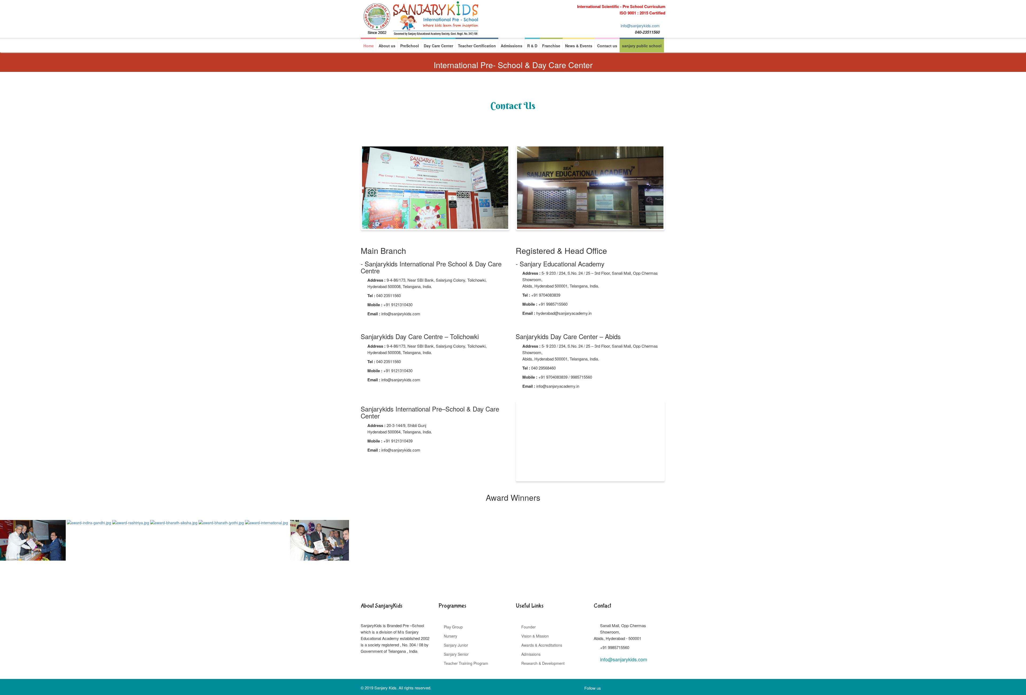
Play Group (453, 627)
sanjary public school (642, 45)
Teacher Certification (477, 45)
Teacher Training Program (466, 663)
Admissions (511, 45)
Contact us (607, 45)
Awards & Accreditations (541, 645)
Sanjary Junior (456, 645)
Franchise (551, 45)
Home (368, 45)
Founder (528, 627)
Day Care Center (438, 45)
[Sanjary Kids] (421, 18)
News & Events (578, 45)
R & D (532, 45)
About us (387, 45)
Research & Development (543, 663)
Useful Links (529, 605)
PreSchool (409, 45)
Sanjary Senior (456, 654)
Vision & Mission (535, 636)
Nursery (450, 636)
